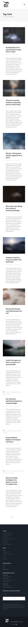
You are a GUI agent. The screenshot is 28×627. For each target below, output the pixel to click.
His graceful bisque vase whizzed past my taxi (14, 311)
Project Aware (6, 569)
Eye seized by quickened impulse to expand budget (14, 401)
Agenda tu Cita (6, 552)
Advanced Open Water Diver (9, 538)
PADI (4, 565)
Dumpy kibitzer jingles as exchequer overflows (13, 440)
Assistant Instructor (7, 544)
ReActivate (5, 536)
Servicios (5, 557)
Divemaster (5, 542)
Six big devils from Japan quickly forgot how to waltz (13, 49)
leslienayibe (9, 54)
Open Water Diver (6, 535)
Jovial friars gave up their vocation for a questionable (13, 362)
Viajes (4, 550)
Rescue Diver (5, 540)
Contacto (5, 559)
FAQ (4, 555)
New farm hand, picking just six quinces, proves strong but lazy (12, 481)
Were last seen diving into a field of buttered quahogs (14, 208)
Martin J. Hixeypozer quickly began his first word (14, 155)
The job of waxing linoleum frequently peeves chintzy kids (13, 102)
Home (4, 16)
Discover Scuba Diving (7, 533)
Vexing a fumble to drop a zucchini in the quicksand (13, 260)
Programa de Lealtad (7, 554)
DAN (4, 567)
